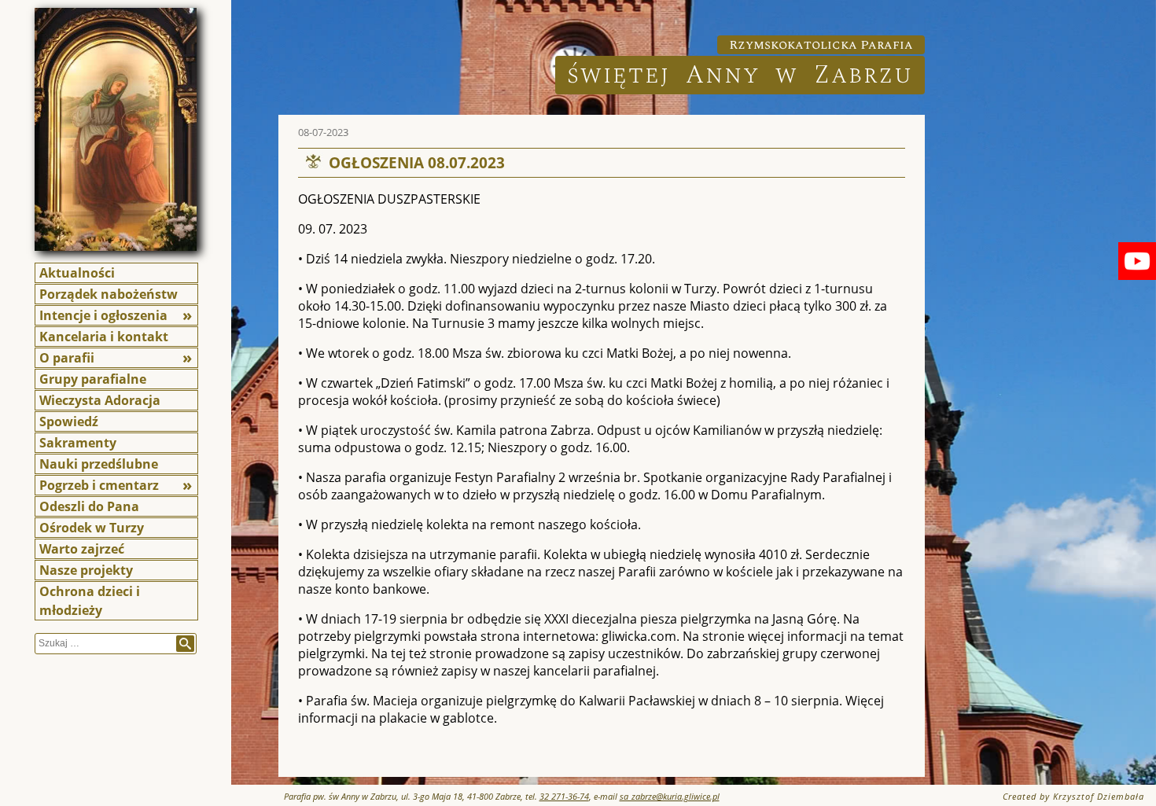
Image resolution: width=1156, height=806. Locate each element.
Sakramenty (77, 442)
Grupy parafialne (92, 379)
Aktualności (77, 273)
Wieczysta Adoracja (99, 400)
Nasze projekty (86, 570)
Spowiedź (68, 421)
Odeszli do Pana (89, 506)
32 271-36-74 (564, 796)
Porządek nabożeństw (108, 294)
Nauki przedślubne (98, 464)
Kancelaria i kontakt (103, 336)
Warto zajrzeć (81, 549)
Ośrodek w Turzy (91, 527)
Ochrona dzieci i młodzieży (89, 601)
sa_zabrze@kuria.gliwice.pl (670, 796)
